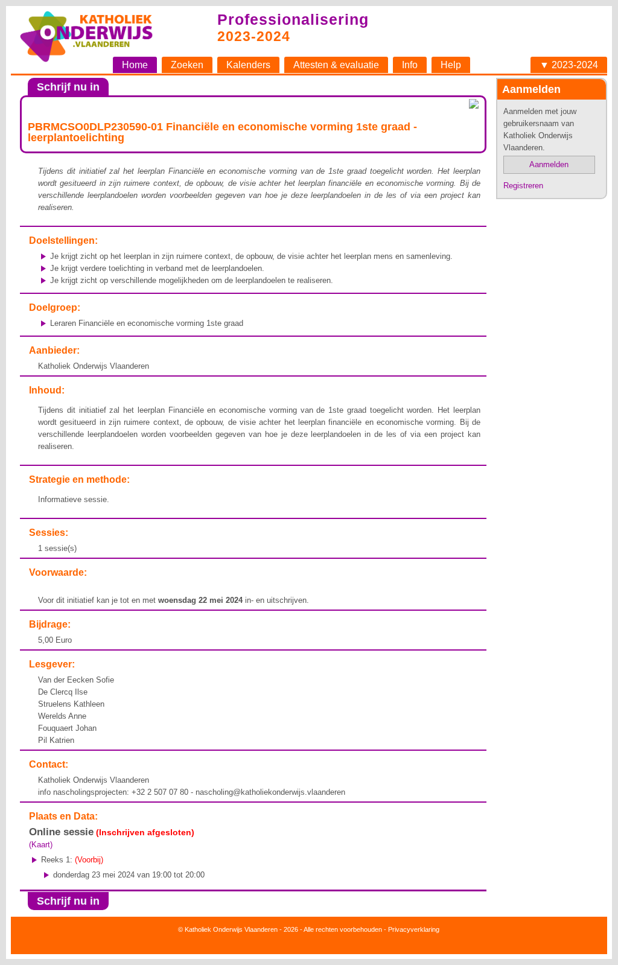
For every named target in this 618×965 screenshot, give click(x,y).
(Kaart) (41, 844)
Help (451, 65)
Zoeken (187, 65)
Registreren (523, 185)
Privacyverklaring (413, 929)
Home (135, 65)
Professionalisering (293, 19)
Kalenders (248, 65)
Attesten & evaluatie (336, 65)
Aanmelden (549, 164)
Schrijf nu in (68, 87)
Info (410, 65)
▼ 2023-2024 (569, 65)
